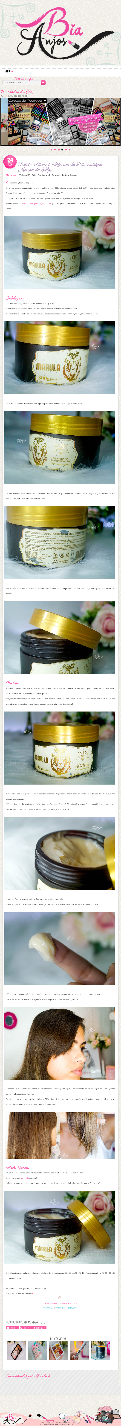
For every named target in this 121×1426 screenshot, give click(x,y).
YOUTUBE (60, 1308)
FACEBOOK (48, 1308)
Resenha (56, 175)
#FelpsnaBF (24, 175)
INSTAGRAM (72, 1308)
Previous (5, 121)
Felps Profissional (41, 175)
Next (116, 120)
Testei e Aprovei (70, 175)
